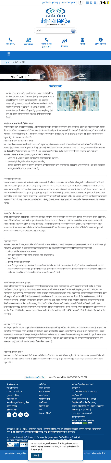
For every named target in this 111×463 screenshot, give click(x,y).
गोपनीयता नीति (19, 62)
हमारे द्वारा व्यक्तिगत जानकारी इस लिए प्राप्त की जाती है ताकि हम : (27, 154)
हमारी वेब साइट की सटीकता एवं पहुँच (17, 282)
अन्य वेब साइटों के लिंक (12, 324)
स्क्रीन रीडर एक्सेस (68, 3)
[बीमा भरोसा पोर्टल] (90, 423)
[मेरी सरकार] (79, 423)
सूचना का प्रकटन (10, 241)
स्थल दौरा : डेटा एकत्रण (13, 213)
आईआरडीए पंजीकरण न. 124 (82, 384)
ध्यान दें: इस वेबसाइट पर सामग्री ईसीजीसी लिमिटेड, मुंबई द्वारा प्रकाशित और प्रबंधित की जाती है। (41, 432)
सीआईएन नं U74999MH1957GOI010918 (85, 390)
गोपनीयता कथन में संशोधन (13, 352)
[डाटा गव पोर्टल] (85, 423)
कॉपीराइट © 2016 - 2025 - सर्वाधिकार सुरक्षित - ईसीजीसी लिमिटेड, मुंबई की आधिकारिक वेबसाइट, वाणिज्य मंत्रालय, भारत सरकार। (54, 429)
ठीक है (36, 455)
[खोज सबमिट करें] (73, 30)
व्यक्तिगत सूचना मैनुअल (12, 179)
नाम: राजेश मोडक (13, 440)
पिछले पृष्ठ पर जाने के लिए (35, 377)
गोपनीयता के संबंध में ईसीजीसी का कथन (18, 123)
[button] (101, 2)
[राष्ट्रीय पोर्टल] (74, 423)
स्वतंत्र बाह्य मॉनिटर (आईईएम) (83, 420)
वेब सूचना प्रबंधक (78, 417)
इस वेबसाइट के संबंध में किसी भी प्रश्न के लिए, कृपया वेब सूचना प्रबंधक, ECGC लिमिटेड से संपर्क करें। (44, 437)
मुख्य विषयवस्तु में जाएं (50, 3)
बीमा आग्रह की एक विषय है (81, 409)
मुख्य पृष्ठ (9, 62)
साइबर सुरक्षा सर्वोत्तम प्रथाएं (82, 413)
